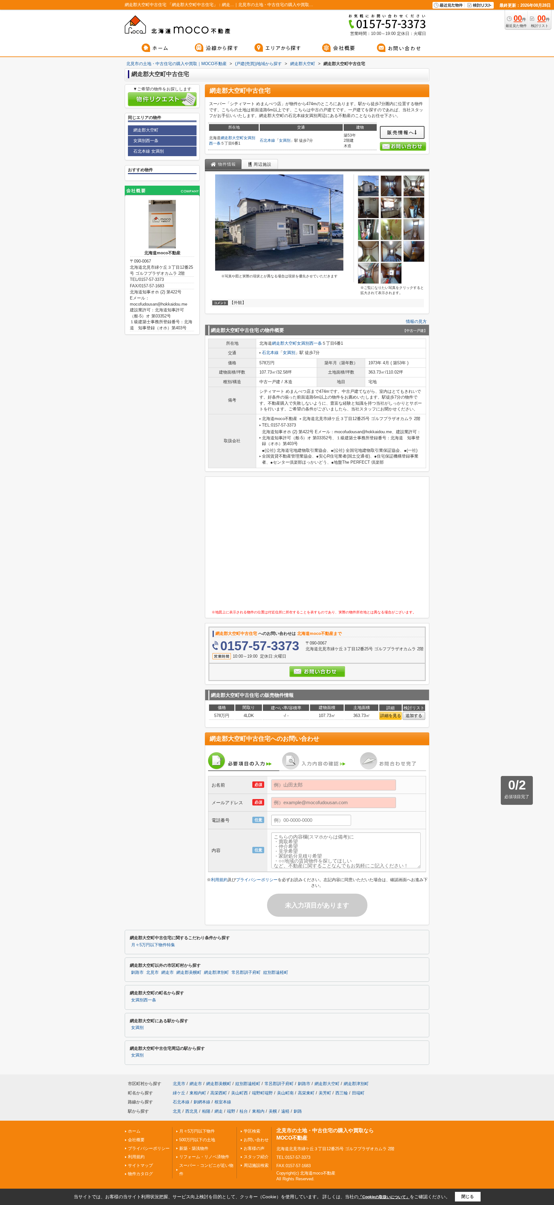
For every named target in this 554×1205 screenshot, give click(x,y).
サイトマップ (140, 1165)
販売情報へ (401, 132)
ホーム (134, 1131)
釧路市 (137, 972)
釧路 (298, 1111)
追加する (414, 715)
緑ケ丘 (179, 1093)
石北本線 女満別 (148, 151)
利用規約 (219, 879)
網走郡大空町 (232, 138)
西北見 (191, 1111)
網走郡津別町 (216, 972)
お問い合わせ (256, 1139)
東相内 (258, 1111)
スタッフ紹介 (256, 1156)
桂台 (243, 1111)
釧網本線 (202, 1102)
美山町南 (285, 1093)
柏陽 (206, 1111)
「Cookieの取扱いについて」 (384, 1197)
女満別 (284, 140)
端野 (231, 1111)
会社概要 (136, 1139)
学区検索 (252, 1131)
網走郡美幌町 (188, 972)
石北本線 (267, 140)
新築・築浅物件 (193, 1148)
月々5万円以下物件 (197, 1131)
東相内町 (197, 1093)
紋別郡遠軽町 (275, 972)
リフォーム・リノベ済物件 (204, 1156)
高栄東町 (306, 1093)
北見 (177, 1111)
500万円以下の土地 (197, 1139)
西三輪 (341, 1093)
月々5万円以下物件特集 (153, 945)
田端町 (358, 1093)
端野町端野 (262, 1093)
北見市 (152, 972)
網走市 (167, 972)
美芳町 (325, 1093)
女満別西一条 (309, 343)
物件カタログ (140, 1173)
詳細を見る (390, 715)
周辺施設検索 (256, 1165)
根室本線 (222, 1102)
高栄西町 (218, 1093)
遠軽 (285, 1111)
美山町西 (239, 1093)
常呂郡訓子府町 (246, 972)
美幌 (273, 1111)
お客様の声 (254, 1148)
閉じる (467, 1196)
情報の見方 (416, 321)
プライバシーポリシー (257, 879)
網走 (218, 1111)
